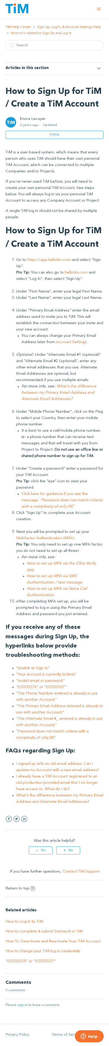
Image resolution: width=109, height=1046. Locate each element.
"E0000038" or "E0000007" (41, 687)
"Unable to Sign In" (32, 668)
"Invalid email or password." (40, 681)
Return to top (17, 889)
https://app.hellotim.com (49, 260)
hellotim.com (76, 273)
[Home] (17, 12)
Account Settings (71, 342)
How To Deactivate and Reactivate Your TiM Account (53, 941)
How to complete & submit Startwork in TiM (44, 931)
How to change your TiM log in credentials (43, 951)
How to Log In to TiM (24, 922)
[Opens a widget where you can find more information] (89, 1036)
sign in (22, 1005)
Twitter (16, 819)
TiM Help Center (18, 27)
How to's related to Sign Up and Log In (41, 33)
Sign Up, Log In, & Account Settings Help (69, 27)
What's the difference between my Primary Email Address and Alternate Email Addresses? (58, 393)
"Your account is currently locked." (46, 675)
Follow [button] (55, 134)
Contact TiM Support (80, 872)
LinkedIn (24, 819)
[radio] (41, 850)
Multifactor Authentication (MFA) (45, 538)
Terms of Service (66, 1035)
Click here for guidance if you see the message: (61, 500)
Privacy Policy (17, 1035)
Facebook (9, 819)
